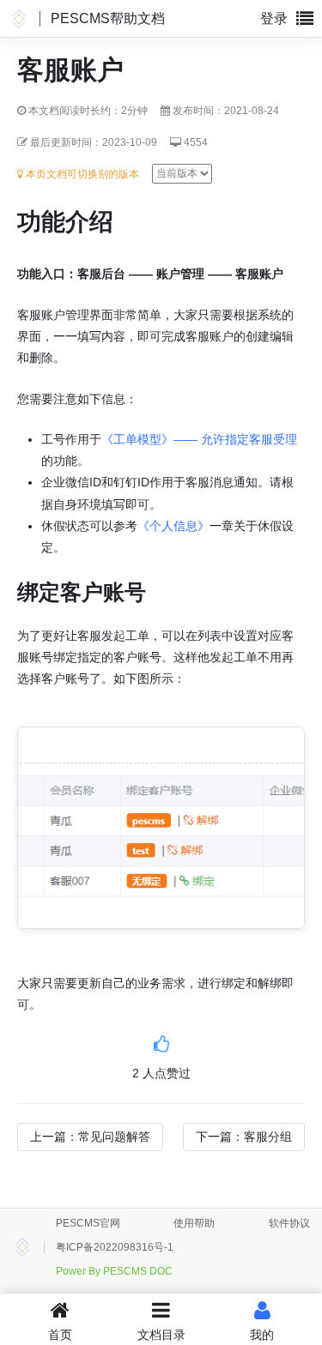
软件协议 (289, 1223)
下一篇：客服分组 (244, 1136)
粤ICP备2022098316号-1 (114, 1247)
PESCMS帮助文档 (108, 18)
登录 (274, 18)
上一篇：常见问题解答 (90, 1136)
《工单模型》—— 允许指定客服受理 (199, 439)
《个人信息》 (173, 526)
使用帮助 (194, 1223)
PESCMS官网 (88, 1223)
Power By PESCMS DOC (114, 1271)
